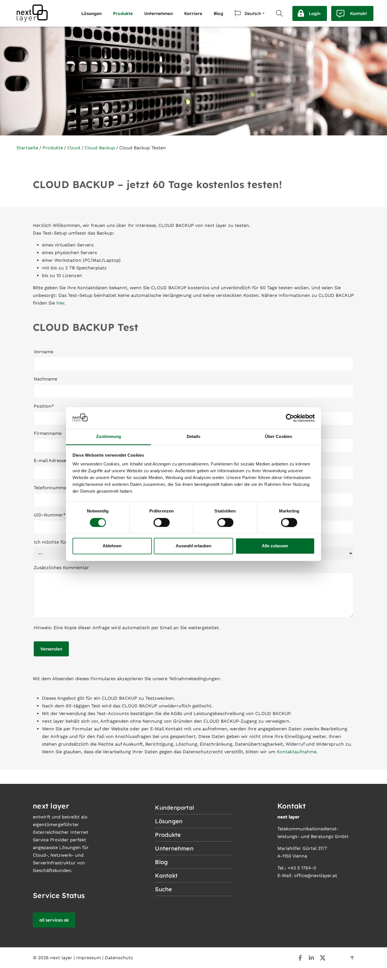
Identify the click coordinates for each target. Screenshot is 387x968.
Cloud (73, 147)
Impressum (88, 957)
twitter (323, 958)
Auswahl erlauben (193, 546)
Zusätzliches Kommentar (61, 567)
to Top (352, 958)
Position (44, 406)
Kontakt (358, 13)
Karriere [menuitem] (193, 13)
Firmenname (47, 433)
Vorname (43, 351)
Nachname (45, 379)
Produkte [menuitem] (123, 13)
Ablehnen (112, 546)
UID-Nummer (50, 515)
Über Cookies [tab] (278, 436)
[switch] (162, 522)
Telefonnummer (51, 487)
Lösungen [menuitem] (91, 13)
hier (60, 303)
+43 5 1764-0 (302, 868)
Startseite (27, 147)
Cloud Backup (99, 147)
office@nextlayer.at (315, 875)
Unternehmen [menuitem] (158, 13)
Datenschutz (119, 957)
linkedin (311, 958)
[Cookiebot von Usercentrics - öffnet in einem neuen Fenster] (290, 418)
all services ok (54, 920)
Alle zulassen (275, 546)
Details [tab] (194, 436)
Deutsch (252, 13)
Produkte (52, 147)
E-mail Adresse (51, 460)
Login (314, 13)
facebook (300, 958)
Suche (279, 13)
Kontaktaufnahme (296, 751)
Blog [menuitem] (218, 13)
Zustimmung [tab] (108, 436)
